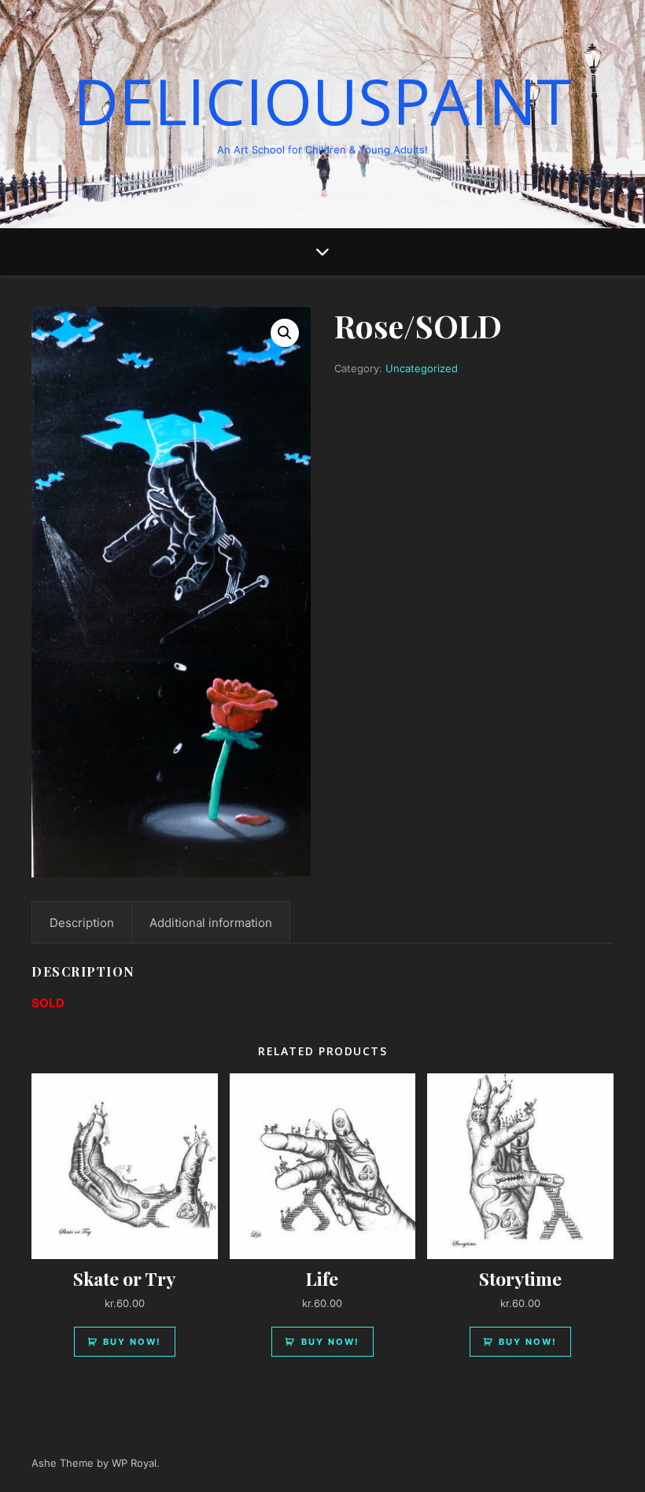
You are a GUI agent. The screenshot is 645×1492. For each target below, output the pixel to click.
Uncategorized (421, 368)
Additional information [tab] (210, 922)
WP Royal (134, 1463)
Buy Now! (132, 1341)
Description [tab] (82, 922)
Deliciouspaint (322, 100)
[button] (285, 333)
